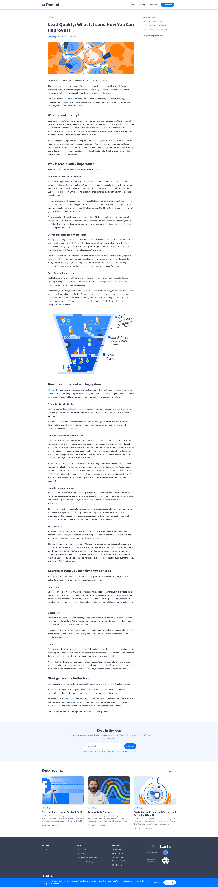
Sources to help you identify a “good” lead (155, 30)
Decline (157, 882)
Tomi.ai (68, 698)
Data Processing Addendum (87, 858)
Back (51, 17)
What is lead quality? (149, 17)
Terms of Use (81, 849)
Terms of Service (131, 751)
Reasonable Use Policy (85, 862)
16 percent (52, 390)
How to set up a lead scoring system (155, 25)
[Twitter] (121, 865)
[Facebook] (117, 865)
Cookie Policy (81, 866)
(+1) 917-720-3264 (118, 853)
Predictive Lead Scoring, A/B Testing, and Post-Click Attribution (155, 814)
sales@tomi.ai (116, 849)
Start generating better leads (153, 36)
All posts (172, 771)
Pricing (142, 5)
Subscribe (130, 746)
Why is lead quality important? (153, 21)
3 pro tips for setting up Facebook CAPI (62, 812)
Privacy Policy (118, 751)
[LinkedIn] (113, 865)
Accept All (169, 882)
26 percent (70, 98)
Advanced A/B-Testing (99, 812)
